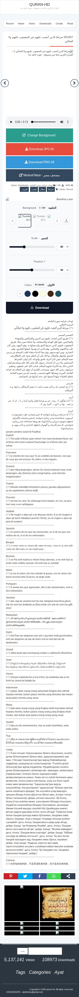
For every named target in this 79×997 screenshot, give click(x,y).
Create (59, 23)
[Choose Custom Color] (20, 294)
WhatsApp (54, 876)
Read (70, 23)
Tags (20, 972)
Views (32, 23)
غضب (34, 189)
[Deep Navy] (28, 294)
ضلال (42, 189)
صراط (50, 189)
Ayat (59, 972)
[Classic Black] (35, 294)
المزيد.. (24, 189)
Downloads (45, 23)
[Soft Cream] (43, 294)
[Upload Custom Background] (66, 220)
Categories (40, 972)
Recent (10, 23)
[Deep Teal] (58, 294)
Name (21, 23)
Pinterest (11, 876)
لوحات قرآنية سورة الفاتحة (41, 185)
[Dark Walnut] (51, 294)
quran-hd (50, 989)
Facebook (39, 876)
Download (42, 307)
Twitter (25, 876)
